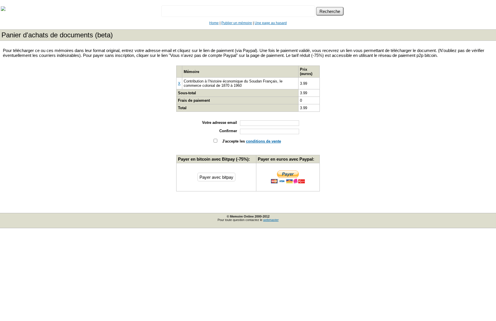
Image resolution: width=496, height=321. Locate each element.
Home (214, 23)
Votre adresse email (219, 122)
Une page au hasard (271, 23)
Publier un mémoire (236, 23)
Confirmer (228, 131)
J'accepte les (251, 141)
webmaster (271, 220)
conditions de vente (263, 141)
